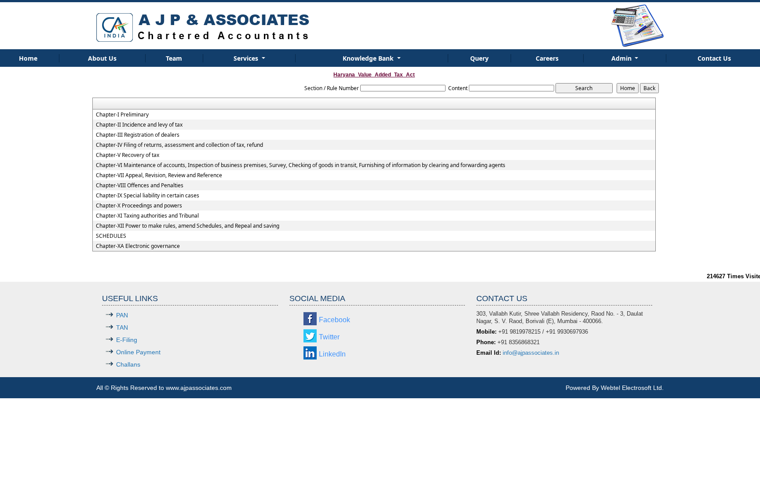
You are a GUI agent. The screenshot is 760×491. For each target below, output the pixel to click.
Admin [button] (622, 58)
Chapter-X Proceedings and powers (139, 205)
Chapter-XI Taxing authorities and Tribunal (147, 215)
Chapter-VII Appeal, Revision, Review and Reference (159, 175)
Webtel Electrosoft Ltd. (632, 387)
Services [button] (247, 58)
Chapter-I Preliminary (122, 114)
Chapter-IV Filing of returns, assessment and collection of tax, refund (179, 145)
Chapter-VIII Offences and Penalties (139, 185)
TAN (122, 327)
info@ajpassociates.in (531, 352)
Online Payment (138, 352)
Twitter (329, 337)
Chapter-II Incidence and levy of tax (139, 124)
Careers (547, 58)
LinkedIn (332, 354)
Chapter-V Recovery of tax (127, 155)
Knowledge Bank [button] (369, 58)
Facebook (334, 320)
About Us (102, 58)
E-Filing (126, 339)
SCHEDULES (111, 236)
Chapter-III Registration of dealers (137, 134)
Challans (128, 364)
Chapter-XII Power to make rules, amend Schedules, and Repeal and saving (187, 225)
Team (174, 58)
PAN (122, 315)
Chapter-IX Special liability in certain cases (147, 195)
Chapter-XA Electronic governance (138, 246)
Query (479, 58)
